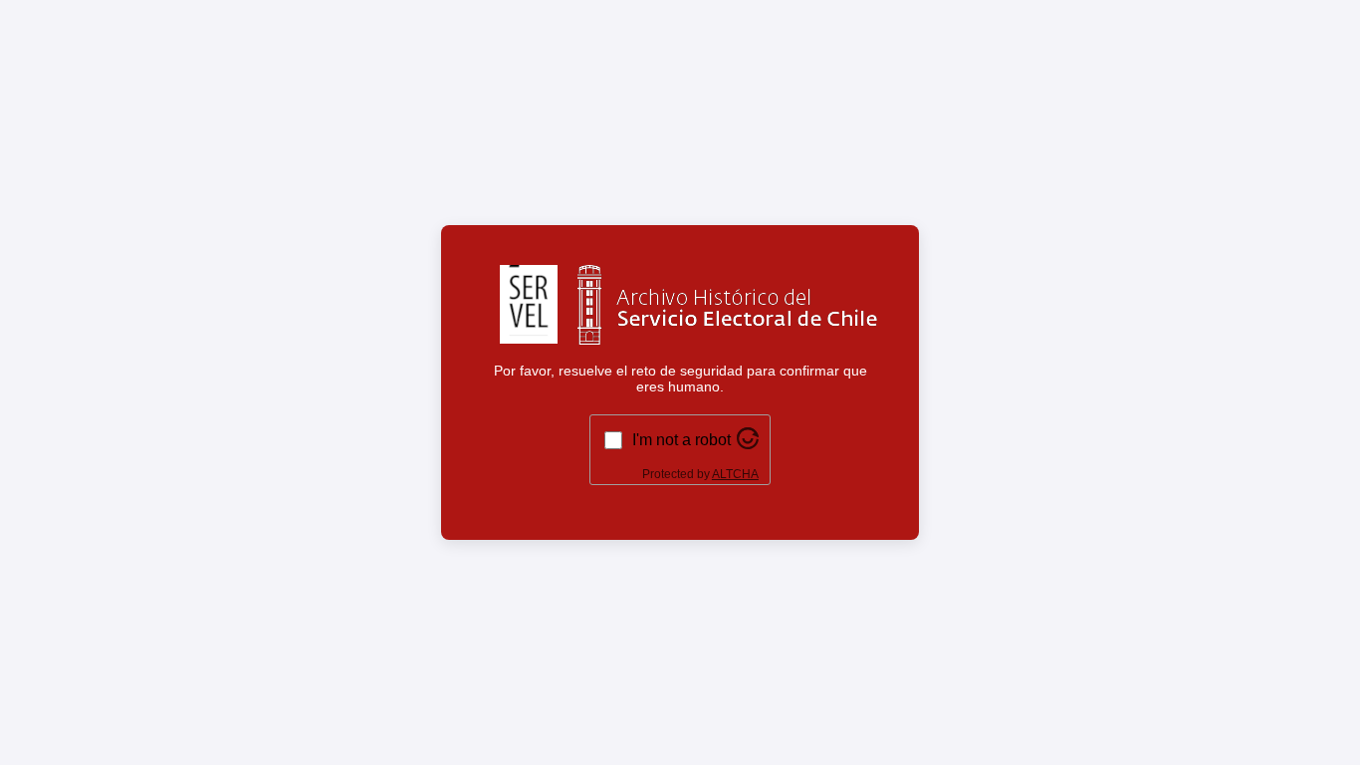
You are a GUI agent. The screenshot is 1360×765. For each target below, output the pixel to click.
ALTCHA (735, 474)
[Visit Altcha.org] (748, 443)
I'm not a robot (681, 439)
